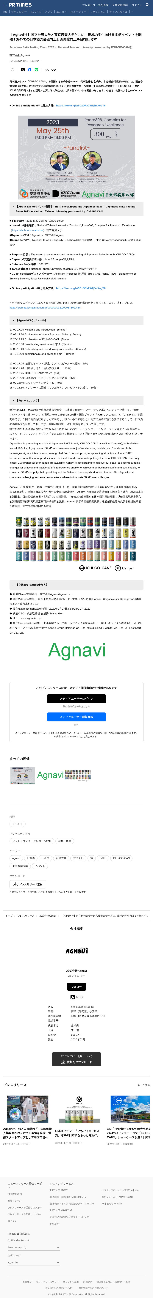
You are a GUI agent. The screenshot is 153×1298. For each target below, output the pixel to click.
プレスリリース (26, 915)
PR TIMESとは (15, 1194)
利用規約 (87, 1281)
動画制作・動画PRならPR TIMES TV (68, 1196)
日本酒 (31, 858)
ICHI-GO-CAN (121, 858)
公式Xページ (14, 1255)
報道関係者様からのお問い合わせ (113, 1281)
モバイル (36, 11)
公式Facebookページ (18, 1240)
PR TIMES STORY (59, 1190)
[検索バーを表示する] (147, 4)
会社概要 (27, 1281)
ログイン (137, 5)
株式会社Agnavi (48, 915)
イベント (17, 823)
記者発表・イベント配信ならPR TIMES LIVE (72, 1203)
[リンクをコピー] (54, 70)
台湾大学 (61, 858)
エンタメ (61, 11)
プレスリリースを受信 (95, 5)
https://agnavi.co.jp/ (82, 1006)
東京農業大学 (20, 866)
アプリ (49, 11)
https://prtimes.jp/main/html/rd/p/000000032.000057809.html (45, 307)
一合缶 (45, 858)
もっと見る (144, 1085)
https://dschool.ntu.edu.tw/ (27, 230)
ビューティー (78, 11)
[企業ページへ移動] (76, 951)
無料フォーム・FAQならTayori (117, 1196)
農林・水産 (64, 840)
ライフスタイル (118, 11)
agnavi (16, 858)
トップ (9, 915)
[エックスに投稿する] (23, 70)
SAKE (103, 858)
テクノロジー (19, 11)
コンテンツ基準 (71, 1281)
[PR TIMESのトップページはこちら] (20, 5)
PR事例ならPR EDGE (112, 1203)
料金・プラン (14, 1200)
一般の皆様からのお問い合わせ (92, 1287)
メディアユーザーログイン (76, 698)
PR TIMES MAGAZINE (61, 1210)
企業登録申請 (120, 5)
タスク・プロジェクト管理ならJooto (120, 1190)
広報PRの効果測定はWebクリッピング (69, 1217)
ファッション (98, 11)
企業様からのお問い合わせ (58, 1287)
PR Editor (55, 1223)
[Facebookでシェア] (30, 70)
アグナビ (78, 858)
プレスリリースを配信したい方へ (24, 1214)
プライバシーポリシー (47, 1281)
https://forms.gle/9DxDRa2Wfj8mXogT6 (81, 105)
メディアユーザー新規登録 (76, 716)
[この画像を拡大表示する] (23, 775)
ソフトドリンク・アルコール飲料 (31, 840)
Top (5, 11)
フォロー (76, 986)
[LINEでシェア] (36, 70)
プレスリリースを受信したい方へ (24, 1207)
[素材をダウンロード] (47, 70)
